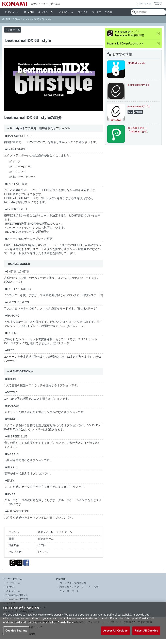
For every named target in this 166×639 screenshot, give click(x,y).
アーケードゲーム (12, 579)
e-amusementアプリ (17, 599)
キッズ (45, 12)
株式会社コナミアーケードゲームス (79, 587)
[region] (83, 620)
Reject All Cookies (146, 630)
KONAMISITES (158, 4)
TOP (8, 19)
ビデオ (12, 12)
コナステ (96, 12)
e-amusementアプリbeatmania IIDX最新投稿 (129, 33)
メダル (66, 12)
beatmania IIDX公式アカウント (125, 43)
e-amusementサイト (17, 595)
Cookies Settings (16, 630)
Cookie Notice (66, 622)
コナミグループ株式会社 (73, 583)
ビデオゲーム (13, 583)
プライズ (83, 12)
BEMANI (29, 12)
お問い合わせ (144, 3)
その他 (108, 12)
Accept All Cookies (115, 630)
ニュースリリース (69, 591)
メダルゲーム (13, 591)
